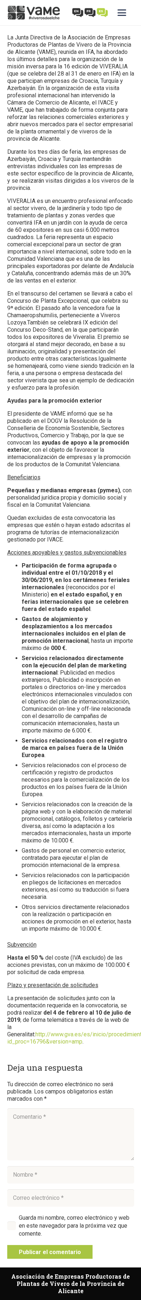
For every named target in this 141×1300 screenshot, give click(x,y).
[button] (125, 12)
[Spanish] (103, 12)
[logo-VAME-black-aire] (33, 13)
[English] (78, 12)
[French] (90, 12)
